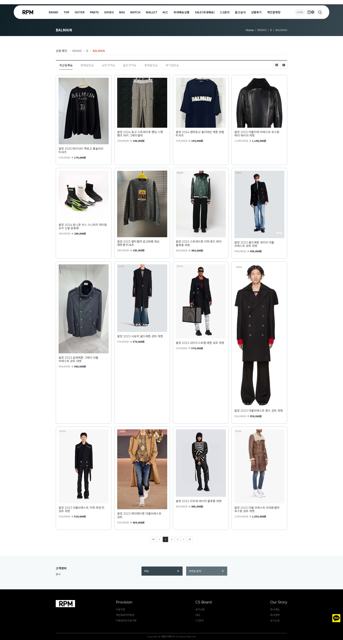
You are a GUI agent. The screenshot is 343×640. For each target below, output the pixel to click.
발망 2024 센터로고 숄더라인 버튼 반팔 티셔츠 (200, 133)
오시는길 (275, 620)
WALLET (151, 12)
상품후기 (256, 12)
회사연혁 (275, 615)
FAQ (146, 571)
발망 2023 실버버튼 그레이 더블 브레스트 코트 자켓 (78, 359)
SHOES (109, 12)
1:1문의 (225, 12)
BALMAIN (99, 51)
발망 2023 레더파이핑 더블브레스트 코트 (139, 515)
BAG (122, 12)
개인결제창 (273, 12)
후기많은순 (172, 65)
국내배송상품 (181, 12)
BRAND (53, 12)
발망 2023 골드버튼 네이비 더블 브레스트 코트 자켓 (254, 244)
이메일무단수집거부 (126, 620)
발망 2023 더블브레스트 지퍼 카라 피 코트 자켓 (81, 509)
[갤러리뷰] (283, 64)
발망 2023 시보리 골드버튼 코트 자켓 (140, 336)
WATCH (135, 12)
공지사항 (200, 609)
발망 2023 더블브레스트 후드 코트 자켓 (258, 410)
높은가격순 (129, 65)
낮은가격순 (108, 65)
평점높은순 (151, 65)
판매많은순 (87, 65)
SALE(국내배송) (205, 12)
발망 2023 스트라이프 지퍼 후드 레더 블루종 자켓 (199, 243)
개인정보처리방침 (125, 615)
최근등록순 (66, 65)
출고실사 (240, 12)
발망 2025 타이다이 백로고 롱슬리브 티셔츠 (81, 150)
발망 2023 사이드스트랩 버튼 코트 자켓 (200, 343)
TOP (66, 12)
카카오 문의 (195, 571)
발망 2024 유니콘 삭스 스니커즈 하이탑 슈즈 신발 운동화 (83, 226)
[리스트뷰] (276, 64)
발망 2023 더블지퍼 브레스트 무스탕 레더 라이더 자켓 (256, 133)
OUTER (79, 12)
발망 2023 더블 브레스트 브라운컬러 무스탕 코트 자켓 (256, 509)
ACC (165, 12)
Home (250, 30)
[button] (320, 12)
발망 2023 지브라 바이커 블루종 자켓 (199, 501)
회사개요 (275, 609)
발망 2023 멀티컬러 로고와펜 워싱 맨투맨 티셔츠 (138, 243)
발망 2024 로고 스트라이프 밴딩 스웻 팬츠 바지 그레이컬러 (140, 133)
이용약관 (120, 609)
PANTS (94, 12)
